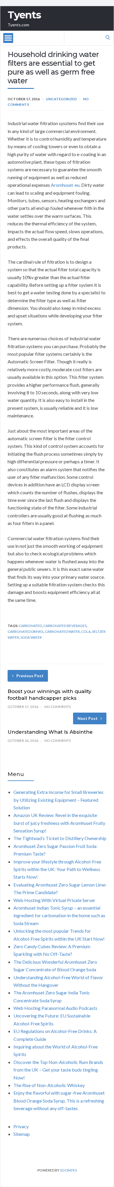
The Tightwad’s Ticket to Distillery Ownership (59, 838)
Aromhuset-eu (65, 185)
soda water (31, 637)
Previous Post (30, 675)
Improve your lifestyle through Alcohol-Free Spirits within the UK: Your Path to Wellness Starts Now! (57, 869)
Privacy (21, 1126)
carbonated (30, 625)
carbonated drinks (25, 631)
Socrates (68, 1170)
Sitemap (21, 1134)
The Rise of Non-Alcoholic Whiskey (49, 1085)
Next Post (87, 718)
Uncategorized (61, 99)
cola (86, 631)
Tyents (24, 15)
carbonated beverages (65, 625)
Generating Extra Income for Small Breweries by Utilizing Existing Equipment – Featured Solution (58, 799)
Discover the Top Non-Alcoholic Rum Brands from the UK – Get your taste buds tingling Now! (58, 1069)
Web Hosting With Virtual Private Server (54, 900)
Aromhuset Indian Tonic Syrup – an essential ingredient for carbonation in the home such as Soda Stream (59, 915)
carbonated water (62, 631)
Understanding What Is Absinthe (50, 732)
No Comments (57, 706)
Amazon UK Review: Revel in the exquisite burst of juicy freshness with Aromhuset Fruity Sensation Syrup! (59, 822)
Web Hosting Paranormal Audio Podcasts (55, 1008)
